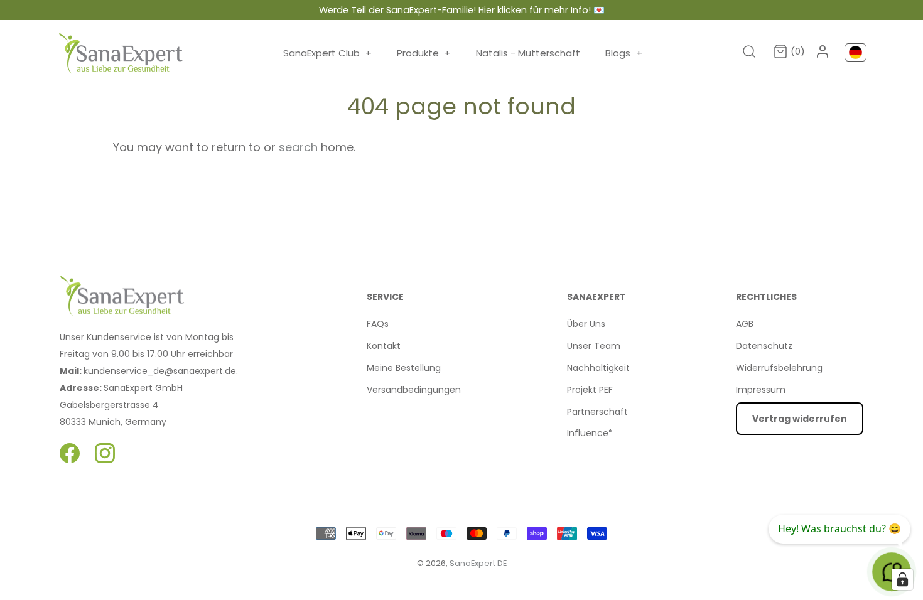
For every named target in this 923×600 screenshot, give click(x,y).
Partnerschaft (597, 411)
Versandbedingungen (414, 389)
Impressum (760, 389)
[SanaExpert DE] (121, 53)
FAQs (378, 324)
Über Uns (586, 324)
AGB (744, 324)
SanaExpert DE (478, 563)
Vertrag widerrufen (799, 418)
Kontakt (384, 346)
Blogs (623, 53)
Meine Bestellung (404, 368)
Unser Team (593, 346)
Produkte (424, 53)
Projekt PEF (590, 389)
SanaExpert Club (327, 53)
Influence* (590, 433)
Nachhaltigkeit (598, 368)
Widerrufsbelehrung (779, 368)
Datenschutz (764, 346)
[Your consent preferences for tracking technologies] (902, 579)
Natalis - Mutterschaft (528, 53)
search (298, 147)
